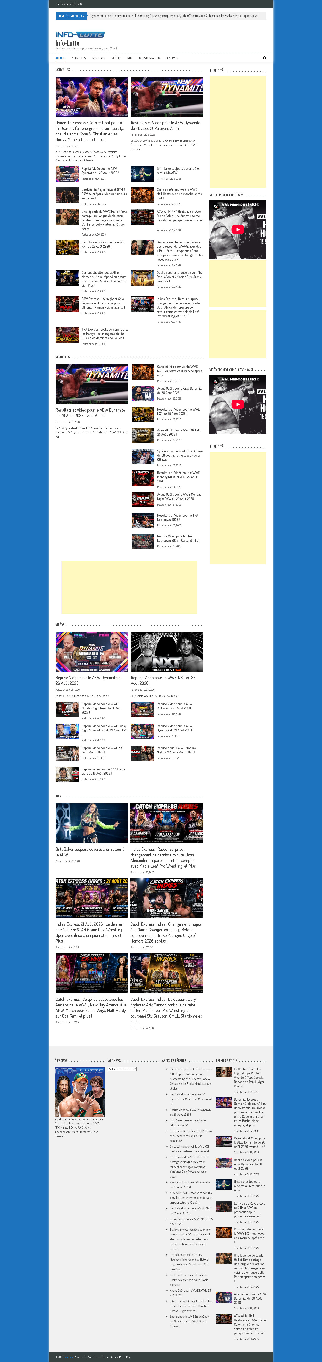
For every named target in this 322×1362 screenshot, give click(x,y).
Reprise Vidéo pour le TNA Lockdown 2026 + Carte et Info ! (178, 538)
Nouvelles (79, 58)
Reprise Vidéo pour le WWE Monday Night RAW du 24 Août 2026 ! (102, 708)
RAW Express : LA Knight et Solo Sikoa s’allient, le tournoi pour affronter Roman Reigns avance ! (103, 303)
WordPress (94, 1357)
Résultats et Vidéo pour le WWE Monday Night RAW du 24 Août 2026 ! (178, 477)
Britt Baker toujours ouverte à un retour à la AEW (90, 852)
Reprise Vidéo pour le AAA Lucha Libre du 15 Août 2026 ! (103, 771)
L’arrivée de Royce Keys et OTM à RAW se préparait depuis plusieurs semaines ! (104, 193)
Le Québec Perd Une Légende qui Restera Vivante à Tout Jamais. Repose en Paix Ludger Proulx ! (249, 1077)
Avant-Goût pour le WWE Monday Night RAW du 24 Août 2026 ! (179, 496)
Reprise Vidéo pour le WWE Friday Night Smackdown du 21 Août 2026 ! (104, 730)
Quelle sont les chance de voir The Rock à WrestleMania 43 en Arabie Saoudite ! (180, 276)
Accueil (60, 58)
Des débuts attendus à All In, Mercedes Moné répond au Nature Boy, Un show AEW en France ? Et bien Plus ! (104, 278)
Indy (129, 58)
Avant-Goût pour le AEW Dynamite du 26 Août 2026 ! (180, 390)
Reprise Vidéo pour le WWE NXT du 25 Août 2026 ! (163, 680)
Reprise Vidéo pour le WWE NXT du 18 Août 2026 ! (103, 750)
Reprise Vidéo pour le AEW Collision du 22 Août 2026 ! (174, 706)
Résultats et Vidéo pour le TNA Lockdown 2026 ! (177, 517)
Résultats (98, 58)
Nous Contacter (149, 58)
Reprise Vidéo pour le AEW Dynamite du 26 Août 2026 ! (100, 170)
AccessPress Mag (120, 1357)
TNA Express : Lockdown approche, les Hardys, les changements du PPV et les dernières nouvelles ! (105, 333)
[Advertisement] (129, 587)
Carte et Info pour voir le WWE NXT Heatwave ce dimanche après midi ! (179, 193)
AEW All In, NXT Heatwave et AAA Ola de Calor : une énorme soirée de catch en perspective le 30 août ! (180, 217)
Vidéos (116, 58)
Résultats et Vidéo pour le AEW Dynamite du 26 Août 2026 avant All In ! (131, 16)
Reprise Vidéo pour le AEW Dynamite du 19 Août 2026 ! (175, 728)
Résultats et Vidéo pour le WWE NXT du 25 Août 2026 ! (103, 244)
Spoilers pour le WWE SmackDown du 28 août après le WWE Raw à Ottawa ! (180, 455)
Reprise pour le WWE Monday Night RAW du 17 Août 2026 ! (176, 750)
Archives (172, 58)
